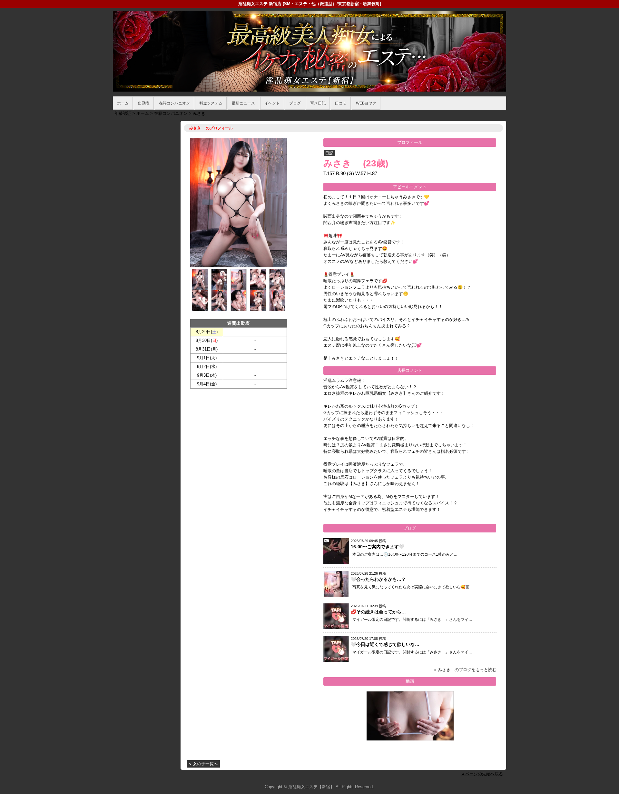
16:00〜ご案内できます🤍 (377, 546)
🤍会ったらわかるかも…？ (378, 579)
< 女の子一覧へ (203, 763)
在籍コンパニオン (174, 103)
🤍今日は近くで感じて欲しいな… (385, 644)
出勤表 (144, 103)
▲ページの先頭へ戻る (482, 773)
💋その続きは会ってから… (378, 611)
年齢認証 (122, 113)
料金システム (210, 103)
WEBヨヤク (366, 103)
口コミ (341, 103)
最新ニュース (243, 103)
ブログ (295, 103)
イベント (272, 103)
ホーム (123, 103)
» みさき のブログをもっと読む (465, 669)
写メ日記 (318, 103)
